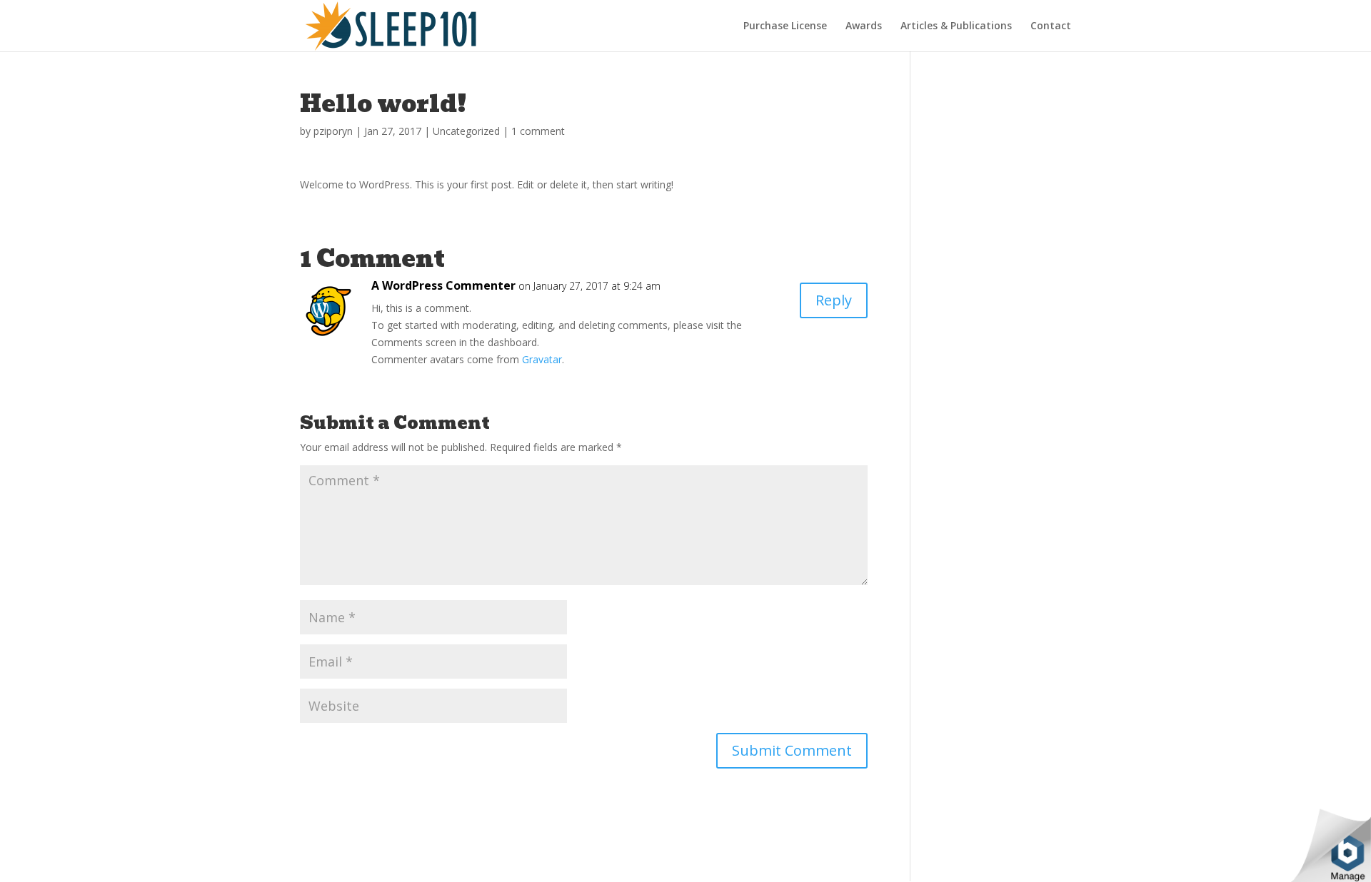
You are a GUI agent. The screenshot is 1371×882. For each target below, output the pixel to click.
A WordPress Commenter (443, 285)
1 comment (538, 131)
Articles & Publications (956, 26)
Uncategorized (466, 131)
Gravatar (542, 359)
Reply (833, 300)
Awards (863, 26)
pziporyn (333, 131)
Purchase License (785, 26)
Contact (1050, 26)
